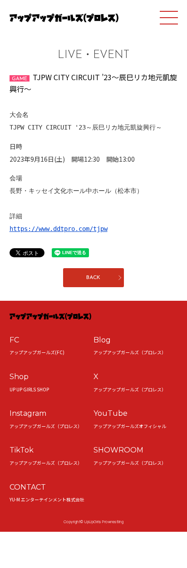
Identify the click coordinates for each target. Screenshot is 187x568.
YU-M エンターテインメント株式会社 (47, 499)
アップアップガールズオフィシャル (130, 426)
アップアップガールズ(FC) (37, 352)
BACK (93, 277)
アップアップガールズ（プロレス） (130, 352)
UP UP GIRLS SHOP (29, 389)
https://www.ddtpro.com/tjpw (59, 228)
